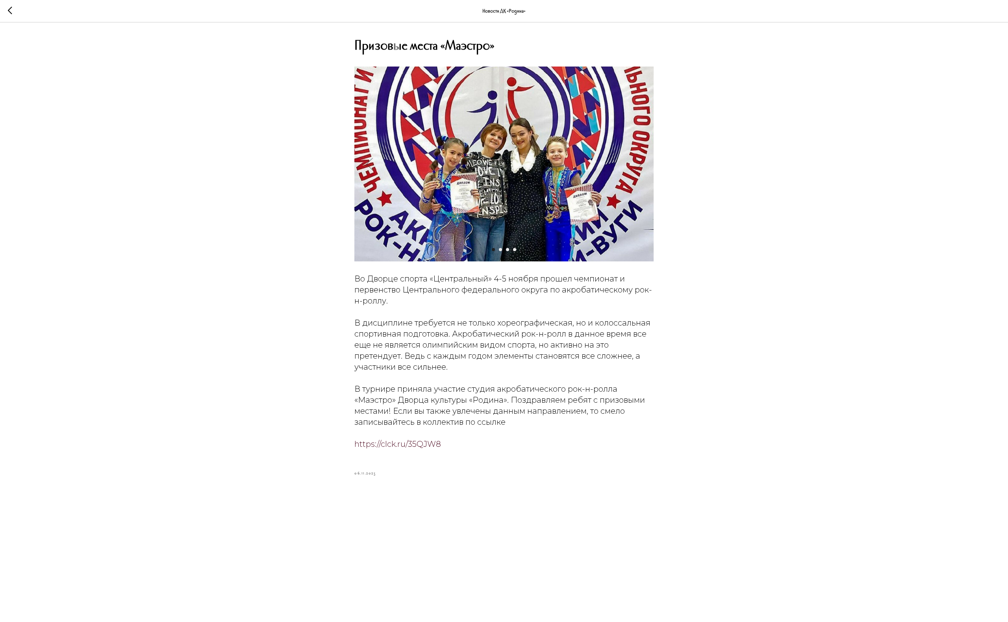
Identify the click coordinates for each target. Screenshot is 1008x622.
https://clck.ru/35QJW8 (397, 444)
